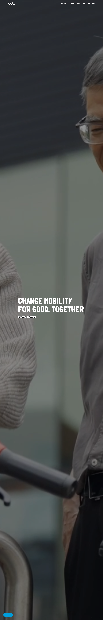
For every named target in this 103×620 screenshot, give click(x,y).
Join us (78, 3)
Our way (72, 3)
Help (89, 3)
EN (93, 3)
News (84, 3)
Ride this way (87, 617)
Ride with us (64, 3)
